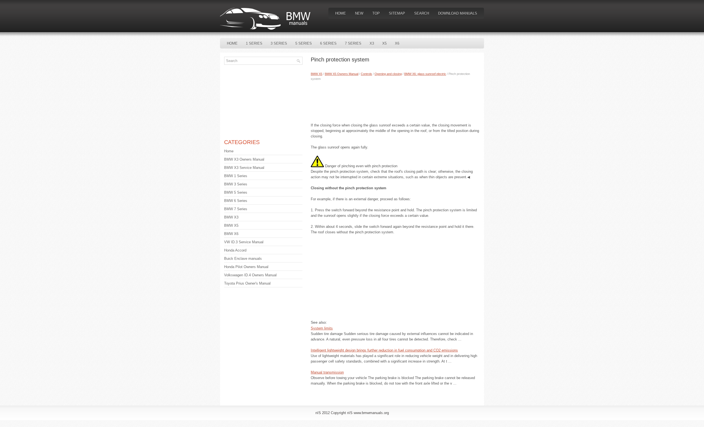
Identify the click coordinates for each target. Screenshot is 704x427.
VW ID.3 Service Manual (243, 242)
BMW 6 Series (235, 201)
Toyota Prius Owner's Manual (247, 283)
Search (421, 13)
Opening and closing (388, 73)
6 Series (328, 43)
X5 (384, 43)
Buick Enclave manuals (243, 258)
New (359, 13)
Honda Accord (235, 250)
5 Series (303, 43)
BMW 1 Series (235, 176)
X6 (397, 43)
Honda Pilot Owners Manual (246, 267)
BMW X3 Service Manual (244, 168)
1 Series (254, 43)
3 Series (279, 43)
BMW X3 (231, 217)
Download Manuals (457, 13)
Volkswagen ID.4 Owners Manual (250, 275)
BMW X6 (231, 234)
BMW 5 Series (235, 192)
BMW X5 (316, 73)
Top (376, 13)
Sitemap (397, 13)
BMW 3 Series (235, 184)
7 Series (353, 43)
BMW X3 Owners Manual (244, 159)
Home (340, 13)
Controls (366, 73)
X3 (372, 43)
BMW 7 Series (235, 209)
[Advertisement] (395, 100)
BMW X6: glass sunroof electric (425, 73)
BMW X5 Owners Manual (341, 73)
